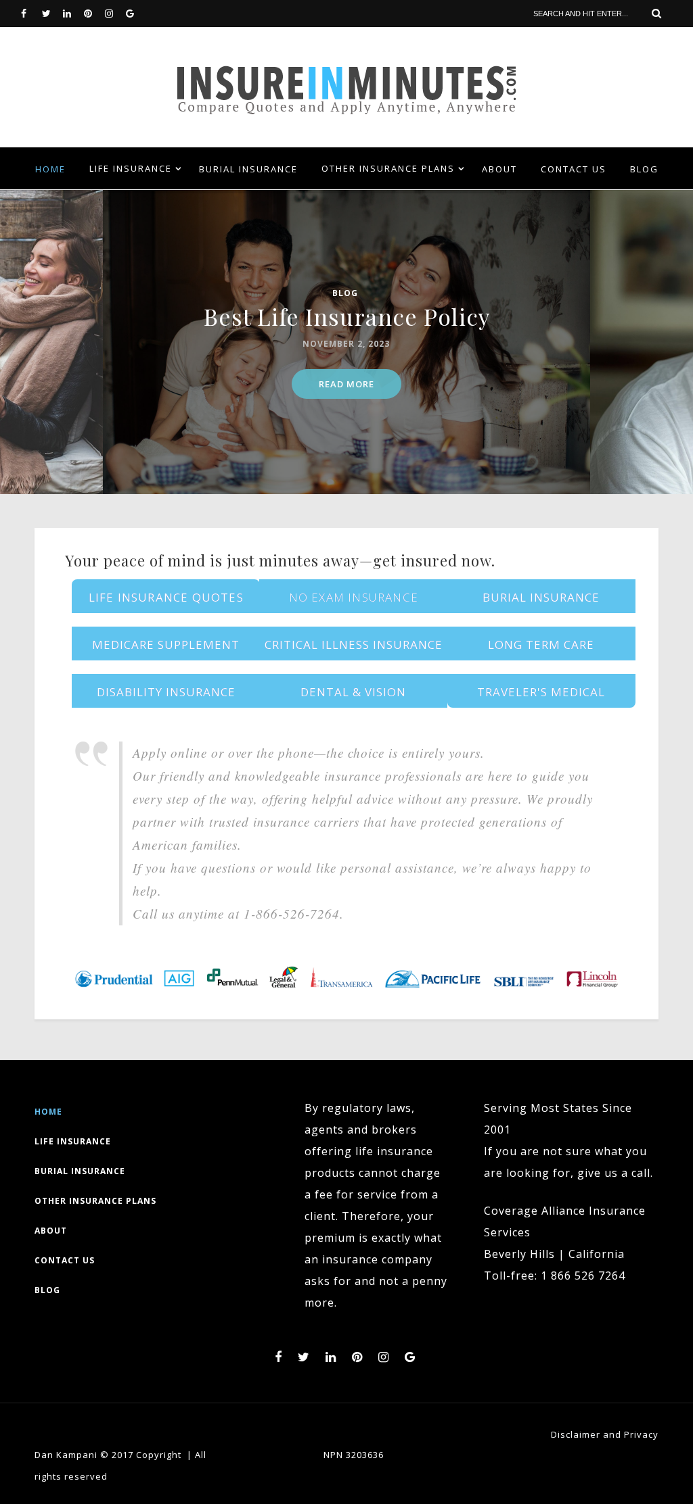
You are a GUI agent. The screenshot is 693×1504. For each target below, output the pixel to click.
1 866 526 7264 (583, 1275)
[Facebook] (31, 13)
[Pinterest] (94, 13)
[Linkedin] (73, 13)
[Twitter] (52, 13)
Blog (644, 169)
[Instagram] (115, 13)
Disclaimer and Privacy (604, 1434)
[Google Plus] (136, 13)
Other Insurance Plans (388, 168)
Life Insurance (130, 168)
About (499, 169)
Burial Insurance (248, 169)
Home (50, 169)
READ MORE (346, 384)
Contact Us (573, 169)
